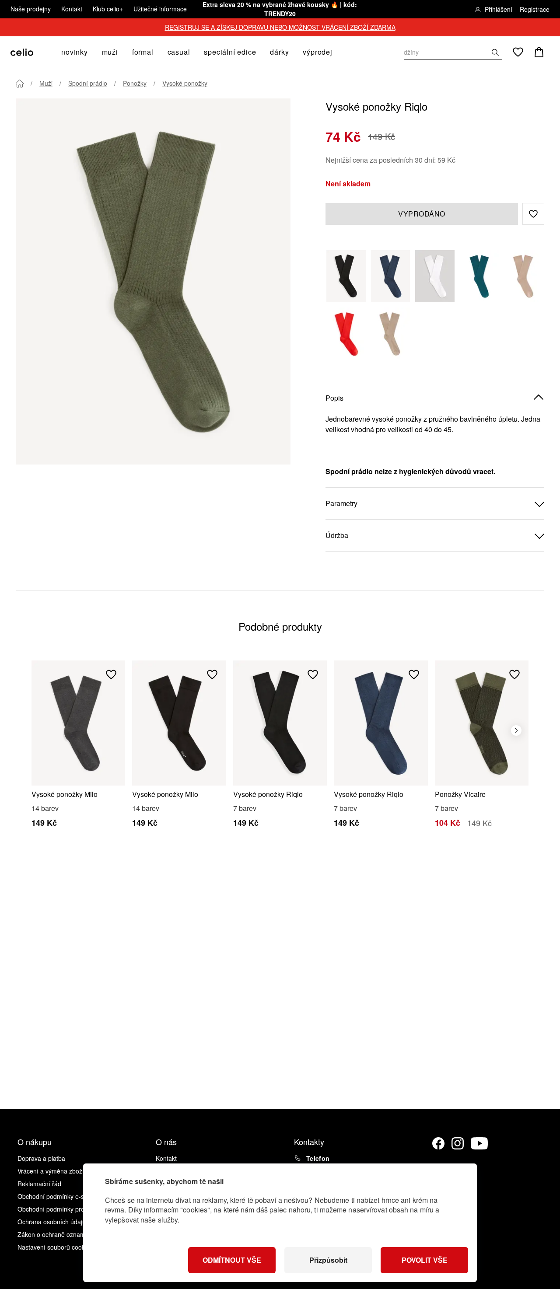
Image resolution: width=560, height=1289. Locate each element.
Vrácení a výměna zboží (51, 1171)
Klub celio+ (108, 8)
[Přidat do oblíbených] (111, 674)
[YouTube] (479, 1143)
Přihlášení (498, 9)
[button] (533, 214)
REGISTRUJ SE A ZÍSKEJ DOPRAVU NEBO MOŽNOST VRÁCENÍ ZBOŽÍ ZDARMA (280, 27)
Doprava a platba (41, 1158)
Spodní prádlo (87, 83)
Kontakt (71, 8)
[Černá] (346, 276)
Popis (334, 398)
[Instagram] (458, 1143)
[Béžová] (523, 276)
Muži (45, 83)
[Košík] (539, 52)
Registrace (535, 9)
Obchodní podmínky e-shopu (58, 1196)
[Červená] (346, 333)
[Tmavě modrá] (390, 276)
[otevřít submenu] (90, 52)
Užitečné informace (160, 8)
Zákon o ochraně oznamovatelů (61, 1234)
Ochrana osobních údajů (52, 1221)
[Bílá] (434, 276)
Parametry (341, 503)
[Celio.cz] (21, 52)
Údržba (337, 535)
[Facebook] (438, 1143)
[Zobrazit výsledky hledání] (495, 52)
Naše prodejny (30, 8)
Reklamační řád (39, 1183)
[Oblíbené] (518, 52)
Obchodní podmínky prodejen (59, 1209)
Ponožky (135, 83)
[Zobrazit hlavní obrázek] (153, 281)
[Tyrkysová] (479, 276)
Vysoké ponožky (184, 83)
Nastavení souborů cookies (55, 1247)
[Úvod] (20, 83)
